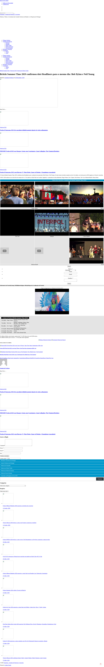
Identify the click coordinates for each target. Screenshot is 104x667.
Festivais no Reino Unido (6, 468)
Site (1, 453)
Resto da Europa (9, 46)
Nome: (70, 271)
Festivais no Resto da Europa (7, 470)
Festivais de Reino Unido (22, 70)
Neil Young (35, 358)
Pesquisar (100, 479)
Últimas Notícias (6, 40)
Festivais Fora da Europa (6, 473)
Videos (7, 51)
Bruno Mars (7, 358)
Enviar (69, 283)
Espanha (7, 44)
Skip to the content (4, 0)
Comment (2, 445)
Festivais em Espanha (5, 465)
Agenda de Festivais (7, 41)
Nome (2, 448)
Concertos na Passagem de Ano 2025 (9, 475)
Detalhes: (70, 278)
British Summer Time (5, 70)
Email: (70, 274)
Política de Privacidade (8, 3)
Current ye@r (3, 458)
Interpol (24, 358)
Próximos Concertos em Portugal (8, 460)
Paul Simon (40, 358)
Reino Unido (8, 45)
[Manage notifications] (101, 664)
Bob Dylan (2, 358)
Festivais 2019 (13, 70)
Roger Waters (46, 358)
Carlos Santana (13, 358)
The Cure (51, 358)
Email (1, 450)
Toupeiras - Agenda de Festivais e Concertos (10, 14)
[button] (5, 285)
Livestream (5, 50)
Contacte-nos (6, 4)
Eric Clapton (20, 358)
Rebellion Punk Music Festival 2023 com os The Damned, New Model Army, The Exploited (18, 354)
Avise (69, 266)
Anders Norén (8, 665)
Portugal (7, 42)
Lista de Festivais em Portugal (7, 463)
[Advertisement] (52, 29)
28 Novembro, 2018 (19, 77)
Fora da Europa (9, 48)
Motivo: (70, 269)
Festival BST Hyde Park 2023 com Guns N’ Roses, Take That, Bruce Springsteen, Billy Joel (18, 348)
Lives (7, 53)
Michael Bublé (29, 358)
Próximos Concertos (7, 49)
